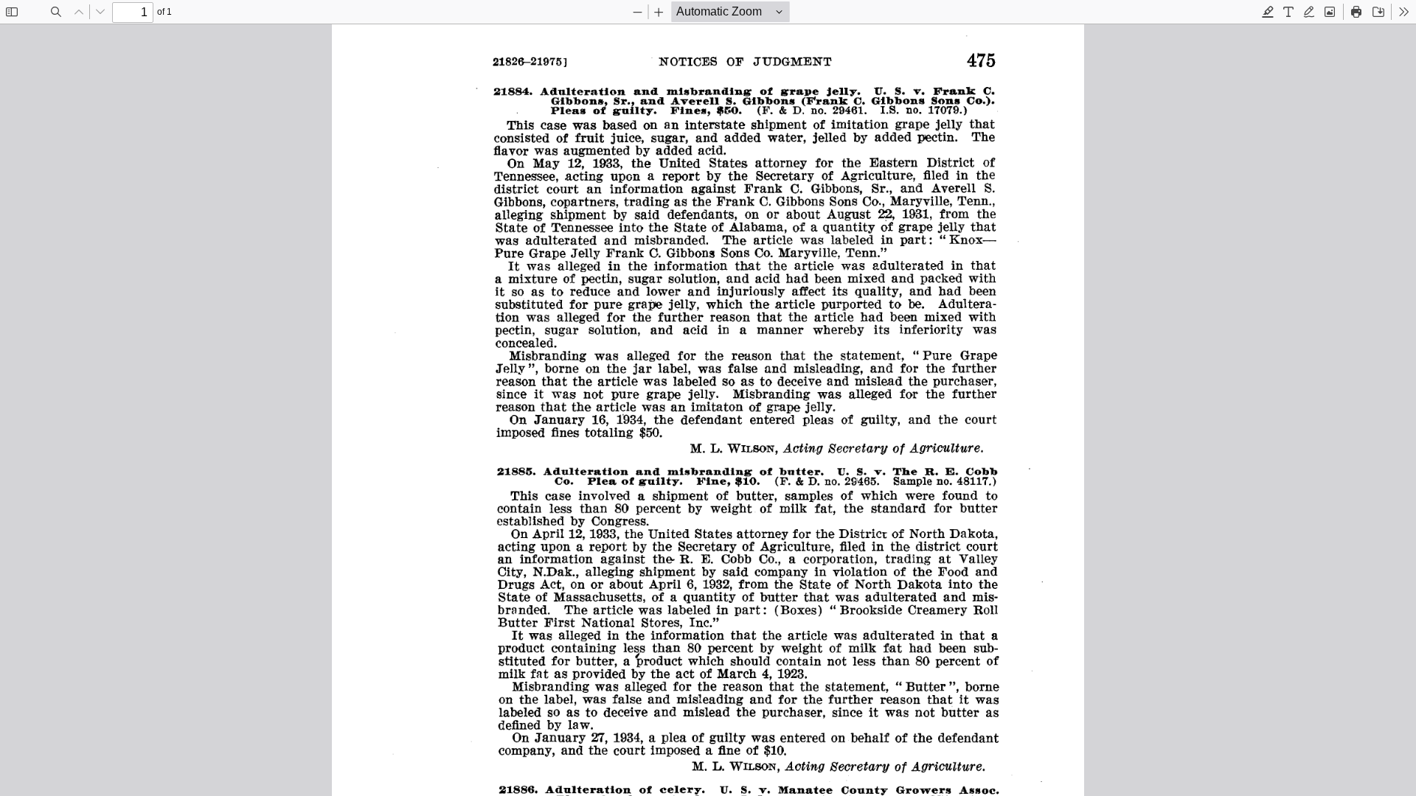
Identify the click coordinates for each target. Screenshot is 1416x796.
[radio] (1267, 11)
